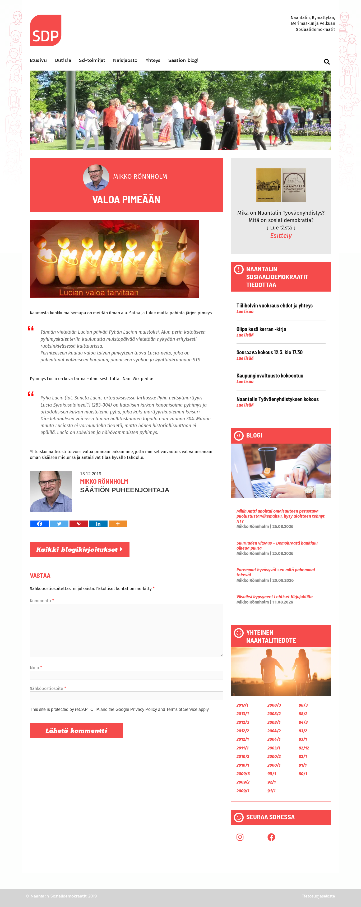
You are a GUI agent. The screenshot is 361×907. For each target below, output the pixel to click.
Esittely (281, 236)
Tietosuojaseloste (318, 896)
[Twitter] (59, 524)
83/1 (303, 739)
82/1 (303, 756)
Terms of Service (181, 709)
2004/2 (274, 730)
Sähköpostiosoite (48, 688)
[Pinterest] (79, 524)
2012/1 (243, 739)
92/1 (271, 782)
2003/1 (273, 748)
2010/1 (243, 765)
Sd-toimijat (92, 60)
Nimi (36, 667)
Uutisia (63, 60)
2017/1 (242, 705)
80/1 (303, 773)
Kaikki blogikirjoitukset (78, 549)
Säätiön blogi (183, 60)
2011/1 (242, 748)
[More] (118, 524)
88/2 (303, 713)
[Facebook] (39, 524)
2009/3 (243, 773)
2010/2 (243, 756)
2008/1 (273, 722)
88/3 (303, 705)
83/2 (303, 730)
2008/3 (274, 705)
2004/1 (273, 739)
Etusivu (38, 60)
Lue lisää (245, 311)
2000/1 (273, 765)
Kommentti (42, 600)
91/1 (271, 790)
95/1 (271, 773)
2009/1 (243, 790)
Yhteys (152, 60)
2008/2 (274, 713)
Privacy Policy (143, 709)
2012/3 (243, 722)
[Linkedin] (98, 524)
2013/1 (243, 713)
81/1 (303, 765)
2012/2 (243, 730)
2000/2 (274, 756)
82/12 (304, 748)
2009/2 (243, 782)
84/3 (303, 722)
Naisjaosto (125, 60)
